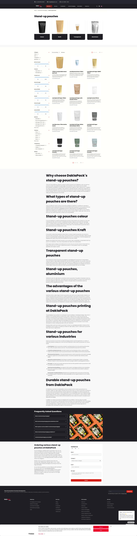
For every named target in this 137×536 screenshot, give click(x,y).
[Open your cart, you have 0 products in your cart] (99, 6)
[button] (41, 52)
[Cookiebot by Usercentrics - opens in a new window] (31, 534)
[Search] (97, 6)
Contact (109, 502)
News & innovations (85, 511)
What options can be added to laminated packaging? (47, 426)
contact (52, 469)
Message (73, 470)
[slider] (34, 77)
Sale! (31, 509)
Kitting (57, 503)
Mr (72, 448)
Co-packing (58, 509)
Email (72, 464)
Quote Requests (110, 503)
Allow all (101, 527)
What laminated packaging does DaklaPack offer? (47, 421)
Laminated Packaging (43, 10)
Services (55, 6)
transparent (62, 208)
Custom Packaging (71, 6)
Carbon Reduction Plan (86, 513)
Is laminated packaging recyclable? (43, 437)
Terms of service (110, 507)
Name (72, 452)
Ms (75, 448)
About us (83, 502)
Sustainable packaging (34, 507)
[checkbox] (41, 54)
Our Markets (63, 6)
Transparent (77, 37)
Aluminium (95, 37)
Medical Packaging (34, 503)
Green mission (84, 507)
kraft (71, 208)
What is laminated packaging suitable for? (45, 432)
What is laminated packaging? (42, 416)
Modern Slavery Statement (87, 515)
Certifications (84, 503)
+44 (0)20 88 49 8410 (40, 1)
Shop (35, 10)
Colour (42, 37)
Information (79, 6)
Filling (57, 502)
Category (73, 458)
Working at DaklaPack (86, 519)
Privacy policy (110, 505)
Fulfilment (58, 507)
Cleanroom (58, 511)
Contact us (87, 6)
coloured (80, 208)
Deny (101, 530)
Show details (40, 533)
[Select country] (102, 6)
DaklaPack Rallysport (85, 517)
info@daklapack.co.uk (53, 1)
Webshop (48, 6)
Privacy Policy (124, 493)
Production (58, 505)
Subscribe (129, 491)
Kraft (59, 37)
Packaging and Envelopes (35, 502)
